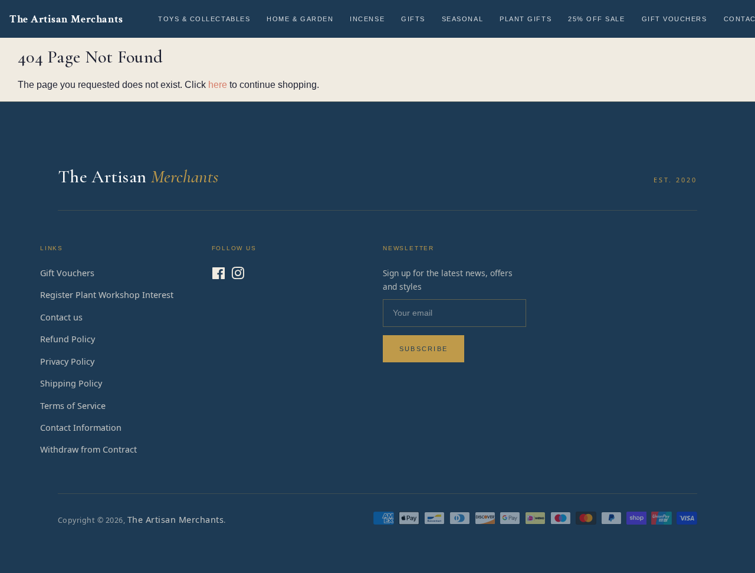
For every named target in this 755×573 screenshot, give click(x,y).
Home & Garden (300, 18)
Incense (367, 18)
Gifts (413, 18)
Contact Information (81, 427)
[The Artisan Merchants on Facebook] (218, 275)
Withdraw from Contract (88, 449)
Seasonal (462, 18)
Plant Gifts (526, 18)
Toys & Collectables (204, 18)
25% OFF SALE (596, 18)
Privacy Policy (67, 361)
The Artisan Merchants (66, 19)
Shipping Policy (71, 383)
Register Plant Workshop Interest (106, 294)
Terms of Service (73, 405)
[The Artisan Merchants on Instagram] (237, 275)
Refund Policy (67, 339)
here (217, 85)
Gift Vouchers (674, 18)
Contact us (61, 317)
